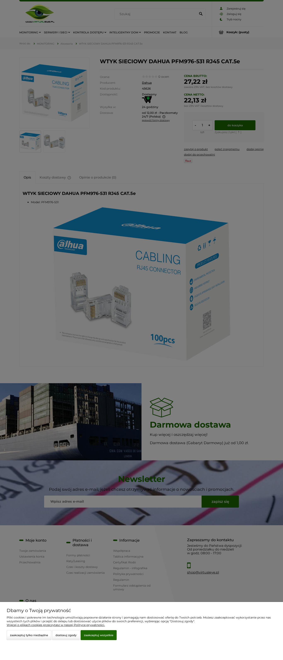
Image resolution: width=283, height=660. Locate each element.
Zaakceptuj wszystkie (98, 635)
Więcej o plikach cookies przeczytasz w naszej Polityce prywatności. (56, 625)
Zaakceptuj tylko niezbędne (29, 635)
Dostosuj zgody (66, 635)
